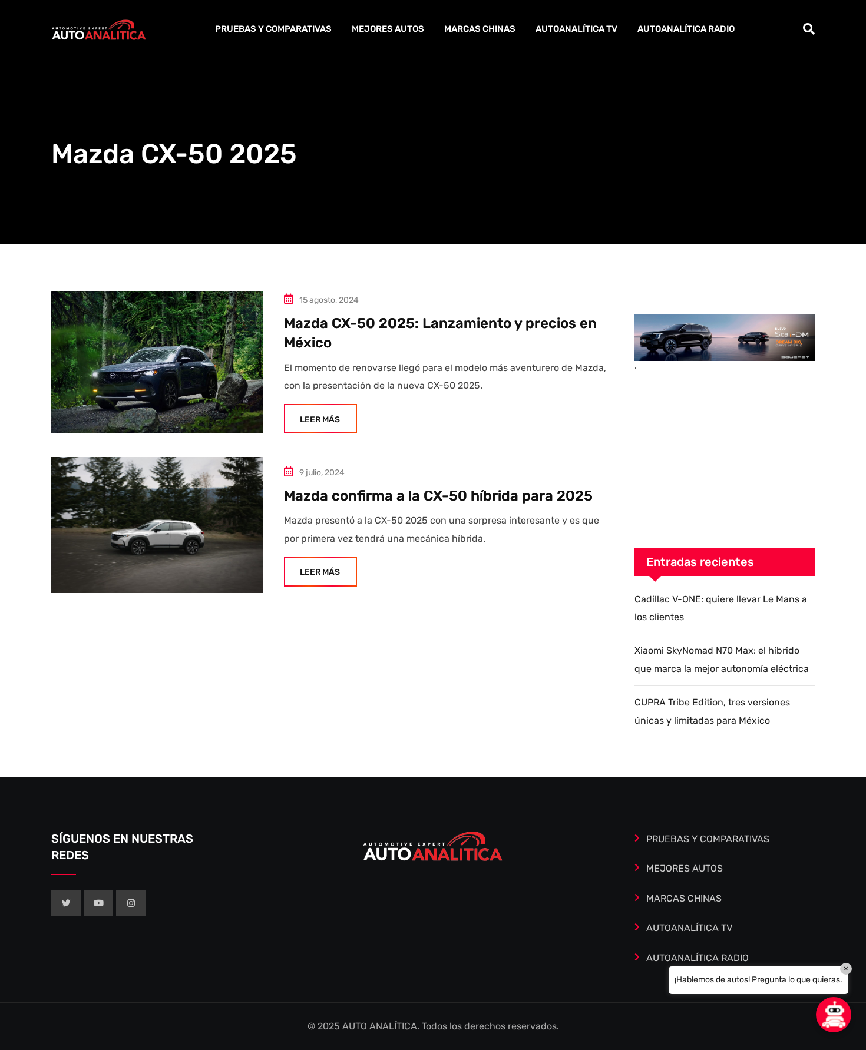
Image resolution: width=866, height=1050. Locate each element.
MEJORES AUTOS (388, 29)
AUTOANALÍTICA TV (576, 29)
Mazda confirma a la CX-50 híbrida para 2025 (438, 496)
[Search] (809, 29)
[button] (833, 1014)
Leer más (320, 420)
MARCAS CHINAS (479, 29)
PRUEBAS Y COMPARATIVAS (273, 29)
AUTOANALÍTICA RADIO (686, 29)
